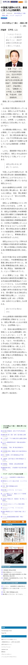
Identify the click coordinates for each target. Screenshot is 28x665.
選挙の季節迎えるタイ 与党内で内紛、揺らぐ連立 (14, 512)
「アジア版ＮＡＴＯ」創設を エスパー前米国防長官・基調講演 (14, 494)
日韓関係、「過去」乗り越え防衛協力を (12, 447)
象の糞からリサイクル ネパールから (12, 490)
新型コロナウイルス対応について (9, 639)
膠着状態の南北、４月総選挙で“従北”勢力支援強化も (14, 468)
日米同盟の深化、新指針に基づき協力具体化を (14, 451)
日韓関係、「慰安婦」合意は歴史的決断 (12, 464)
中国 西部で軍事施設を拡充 (10, 486)
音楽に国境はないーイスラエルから (12, 572)
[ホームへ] (10, 2)
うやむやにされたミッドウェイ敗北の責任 (13, 504)
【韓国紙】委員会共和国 (9, 570)
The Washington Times (6, 630)
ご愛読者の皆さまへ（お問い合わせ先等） (11, 642)
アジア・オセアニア (16, 15)
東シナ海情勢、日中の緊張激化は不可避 (12, 455)
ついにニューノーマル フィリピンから (12, 507)
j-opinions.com (4, 649)
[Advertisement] (14, 410)
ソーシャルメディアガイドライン (9, 656)
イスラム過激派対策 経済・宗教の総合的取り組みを (14, 443)
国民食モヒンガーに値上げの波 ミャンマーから (14, 481)
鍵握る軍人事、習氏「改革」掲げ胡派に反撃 (14, 434)
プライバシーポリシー (6, 654)
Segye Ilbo (3, 633)
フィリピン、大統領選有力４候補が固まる (13, 477)
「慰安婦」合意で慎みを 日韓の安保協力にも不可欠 (14, 459)
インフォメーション (5, 647)
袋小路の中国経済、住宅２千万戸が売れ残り (14, 431)
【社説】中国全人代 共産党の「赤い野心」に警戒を (14, 499)
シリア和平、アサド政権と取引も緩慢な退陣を (14, 438)
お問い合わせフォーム (6, 644)
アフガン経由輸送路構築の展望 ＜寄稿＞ (13, 516)
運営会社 (3, 651)
